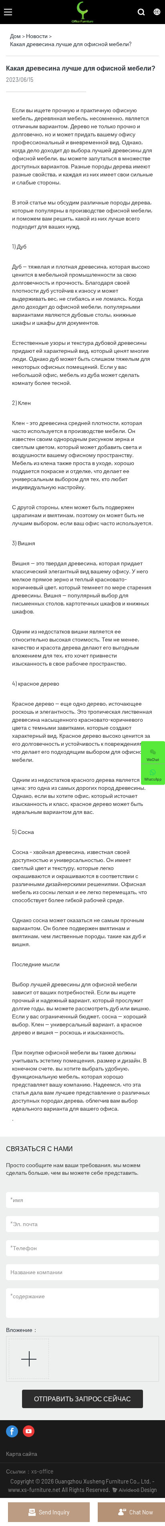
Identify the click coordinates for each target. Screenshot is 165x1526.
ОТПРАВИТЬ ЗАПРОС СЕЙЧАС (82, 1399)
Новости (37, 35)
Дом (15, 35)
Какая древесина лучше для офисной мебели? (70, 43)
